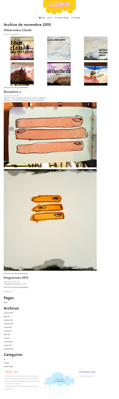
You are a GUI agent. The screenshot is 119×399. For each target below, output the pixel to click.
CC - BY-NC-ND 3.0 (59, 381)
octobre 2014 (8, 327)
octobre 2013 (8, 331)
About (5, 302)
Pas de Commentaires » (22, 87)
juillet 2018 (7, 316)
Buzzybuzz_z (12, 92)
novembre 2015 (8, 323)
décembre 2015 (8, 320)
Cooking (76, 18)
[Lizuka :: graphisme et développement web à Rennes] (59, 14)
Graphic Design (63, 18)
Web (43, 18)
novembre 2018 (8, 313)
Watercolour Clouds (18, 30)
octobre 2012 (8, 345)
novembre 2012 (8, 342)
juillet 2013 (7, 334)
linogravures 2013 (16, 278)
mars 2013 (7, 338)
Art (51, 18)
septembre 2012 (8, 349)
